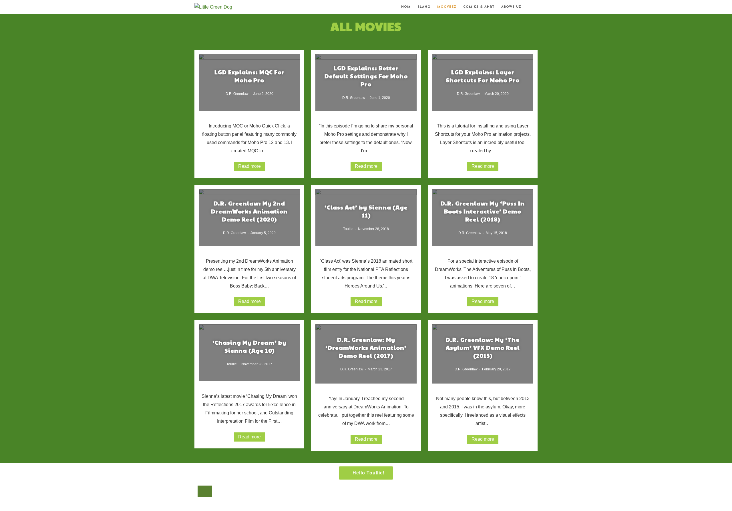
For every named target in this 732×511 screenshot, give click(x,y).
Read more (249, 166)
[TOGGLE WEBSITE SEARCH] (529, 7)
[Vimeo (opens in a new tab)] (538, 8)
